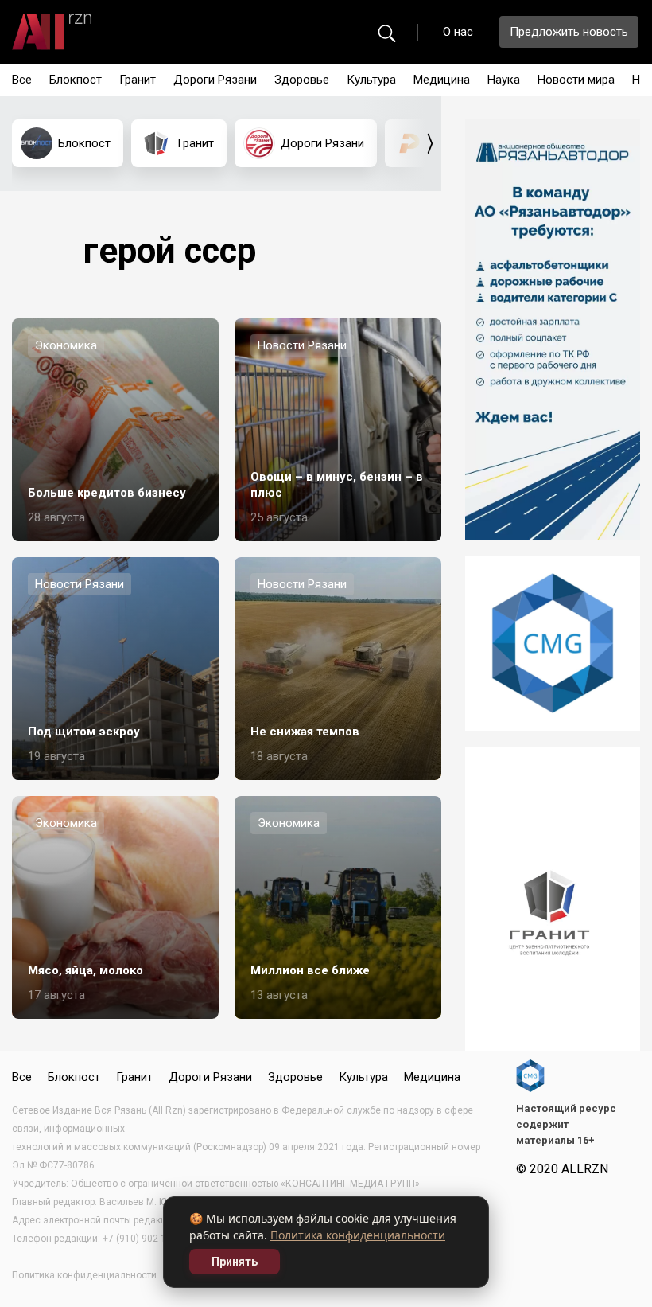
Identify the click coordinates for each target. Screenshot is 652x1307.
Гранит (137, 79)
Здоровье (301, 79)
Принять (235, 1261)
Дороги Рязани (215, 79)
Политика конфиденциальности (357, 1235)
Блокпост (75, 79)
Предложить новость (569, 32)
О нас (458, 32)
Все (22, 79)
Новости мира (576, 79)
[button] (430, 143)
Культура (371, 79)
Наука (503, 79)
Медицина (441, 79)
